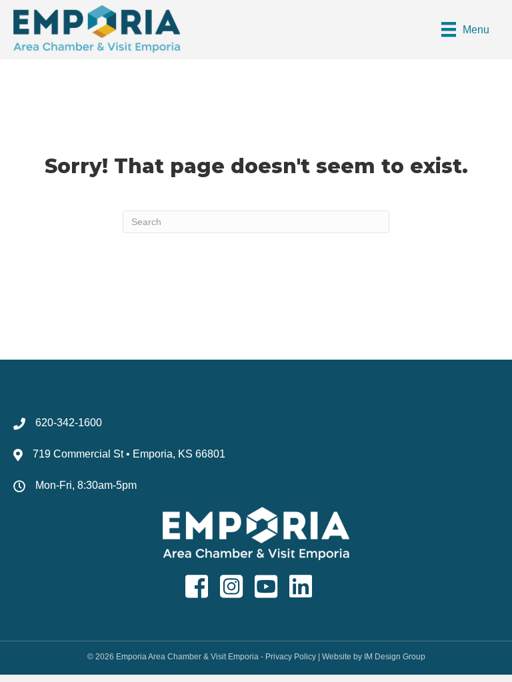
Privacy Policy (290, 656)
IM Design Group (394, 656)
